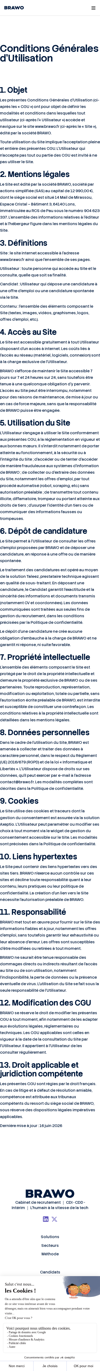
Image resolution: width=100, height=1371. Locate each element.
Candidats (50, 1272)
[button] (93, 7)
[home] (13, 7)
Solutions (50, 1236)
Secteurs (50, 1245)
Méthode (50, 1254)
